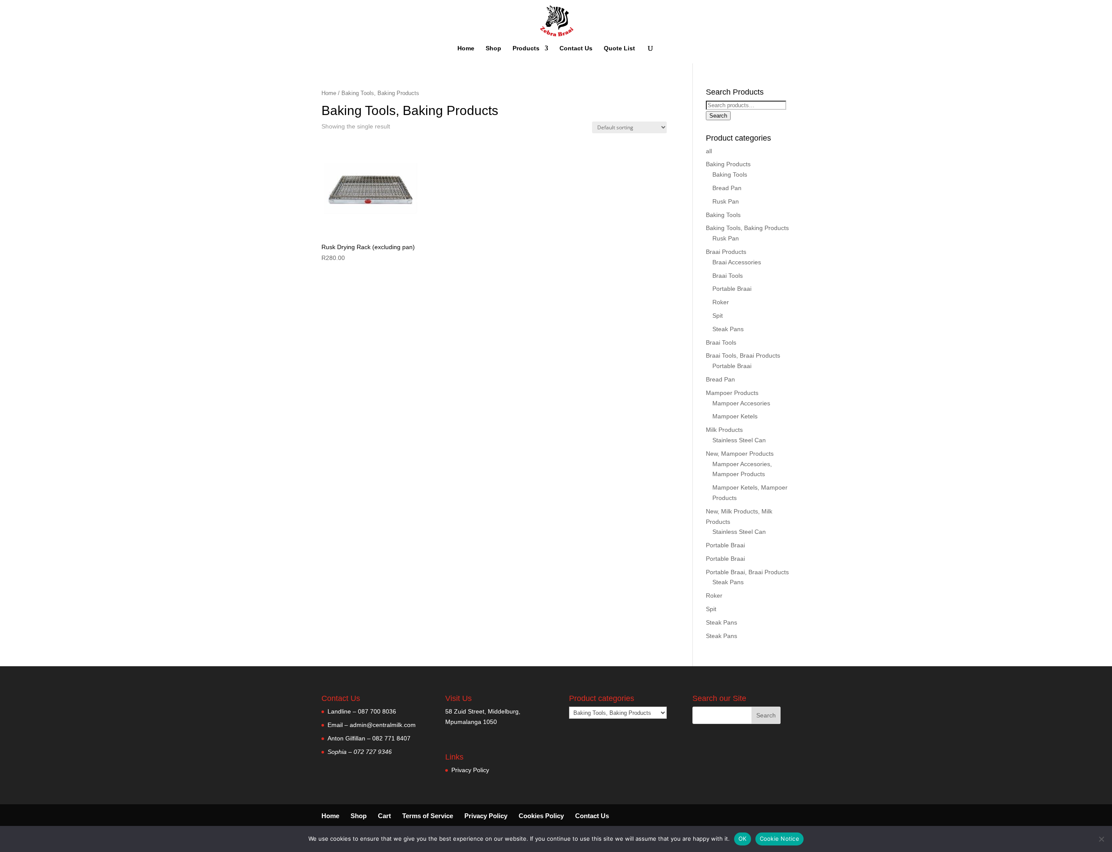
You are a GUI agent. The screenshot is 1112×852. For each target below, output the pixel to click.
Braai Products (726, 251)
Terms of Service (427, 815)
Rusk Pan (725, 201)
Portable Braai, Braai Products (747, 572)
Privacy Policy (470, 769)
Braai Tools (727, 275)
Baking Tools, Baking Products (747, 227)
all (709, 151)
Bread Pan (726, 187)
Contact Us (575, 48)
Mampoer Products (732, 392)
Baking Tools (729, 174)
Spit (717, 315)
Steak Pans (728, 329)
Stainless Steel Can (739, 440)
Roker (720, 302)
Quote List (619, 48)
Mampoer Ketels (735, 416)
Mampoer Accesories (741, 403)
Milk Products (724, 429)
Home (465, 48)
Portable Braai (731, 288)
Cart (384, 815)
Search (718, 115)
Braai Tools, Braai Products (743, 355)
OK (742, 838)
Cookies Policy (541, 815)
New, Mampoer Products (740, 453)
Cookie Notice (779, 838)
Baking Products (728, 164)
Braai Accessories (736, 262)
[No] (1101, 839)
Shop (493, 48)
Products (526, 48)
